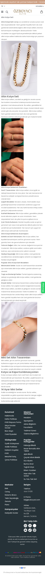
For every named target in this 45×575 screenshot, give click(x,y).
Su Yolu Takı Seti (30, 479)
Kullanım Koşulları (11, 450)
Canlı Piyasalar (11, 434)
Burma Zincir (29, 464)
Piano (7, 505)
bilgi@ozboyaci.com (32, 500)
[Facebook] (30, 525)
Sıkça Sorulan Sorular (10, 426)
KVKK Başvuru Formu (13, 422)
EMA (6, 488)
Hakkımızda (9, 416)
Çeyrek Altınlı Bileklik (32, 457)
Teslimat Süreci (30, 430)
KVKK (7, 453)
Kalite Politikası (11, 419)
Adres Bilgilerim (30, 424)
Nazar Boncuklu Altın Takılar (32, 449)
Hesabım (27, 417)
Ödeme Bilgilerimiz (31, 434)
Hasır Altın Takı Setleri (29, 474)
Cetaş (7, 492)
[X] (34, 525)
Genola (8, 501)
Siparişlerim (28, 421)
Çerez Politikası (11, 460)
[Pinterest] (34, 530)
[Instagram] (25, 525)
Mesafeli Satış (10, 456)
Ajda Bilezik (28, 454)
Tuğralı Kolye (29, 467)
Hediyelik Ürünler (11, 513)
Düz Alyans (28, 461)
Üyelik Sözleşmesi (12, 443)
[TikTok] (30, 530)
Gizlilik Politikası (11, 447)
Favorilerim (36, 12)
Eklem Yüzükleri (30, 470)
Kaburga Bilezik (30, 445)
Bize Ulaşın (9, 431)
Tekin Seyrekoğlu (11, 498)
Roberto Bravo (11, 495)
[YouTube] (25, 530)
